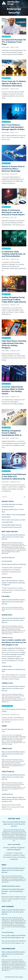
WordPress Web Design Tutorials (11, 886)
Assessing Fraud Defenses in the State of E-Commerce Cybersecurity (14, 476)
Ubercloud (7, 748)
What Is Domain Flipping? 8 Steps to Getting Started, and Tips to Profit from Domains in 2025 (14, 799)
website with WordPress (15, 648)
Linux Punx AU (8, 771)
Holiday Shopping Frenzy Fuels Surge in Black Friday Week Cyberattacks (14, 299)
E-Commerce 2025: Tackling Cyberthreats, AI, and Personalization (14, 254)
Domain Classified (7, 577)
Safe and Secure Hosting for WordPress (14, 564)
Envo (4, 865)
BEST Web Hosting (10, 531)
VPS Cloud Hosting (7, 561)
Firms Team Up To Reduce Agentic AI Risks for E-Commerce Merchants (14, 83)
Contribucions (8, 948)
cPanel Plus (7, 683)
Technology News (7, 666)
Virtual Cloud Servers (14, 844)
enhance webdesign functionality (15, 654)
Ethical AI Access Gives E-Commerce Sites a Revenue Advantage (13, 168)
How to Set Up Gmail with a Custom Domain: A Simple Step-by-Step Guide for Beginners (13, 583)
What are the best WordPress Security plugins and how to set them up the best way (13, 537)
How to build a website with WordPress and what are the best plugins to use (14, 642)
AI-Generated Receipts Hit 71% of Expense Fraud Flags (14, 42)
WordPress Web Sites (8, 557)
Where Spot (7, 615)
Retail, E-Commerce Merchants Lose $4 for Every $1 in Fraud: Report (13, 212)
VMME (4, 726)
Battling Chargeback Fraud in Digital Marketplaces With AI (12, 433)
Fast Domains (8, 906)
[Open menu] (24, 2)
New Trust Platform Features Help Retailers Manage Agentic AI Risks (13, 127)
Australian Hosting (7, 794)
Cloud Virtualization (8, 932)
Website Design (6, 36)
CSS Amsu (6, 596)
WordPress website (14, 658)
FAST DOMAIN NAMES (7, 705)
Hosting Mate (14, 818)
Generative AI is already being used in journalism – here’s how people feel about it (13, 891)
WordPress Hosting (7, 637)
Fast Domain (6, 714)
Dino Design (6, 47)
